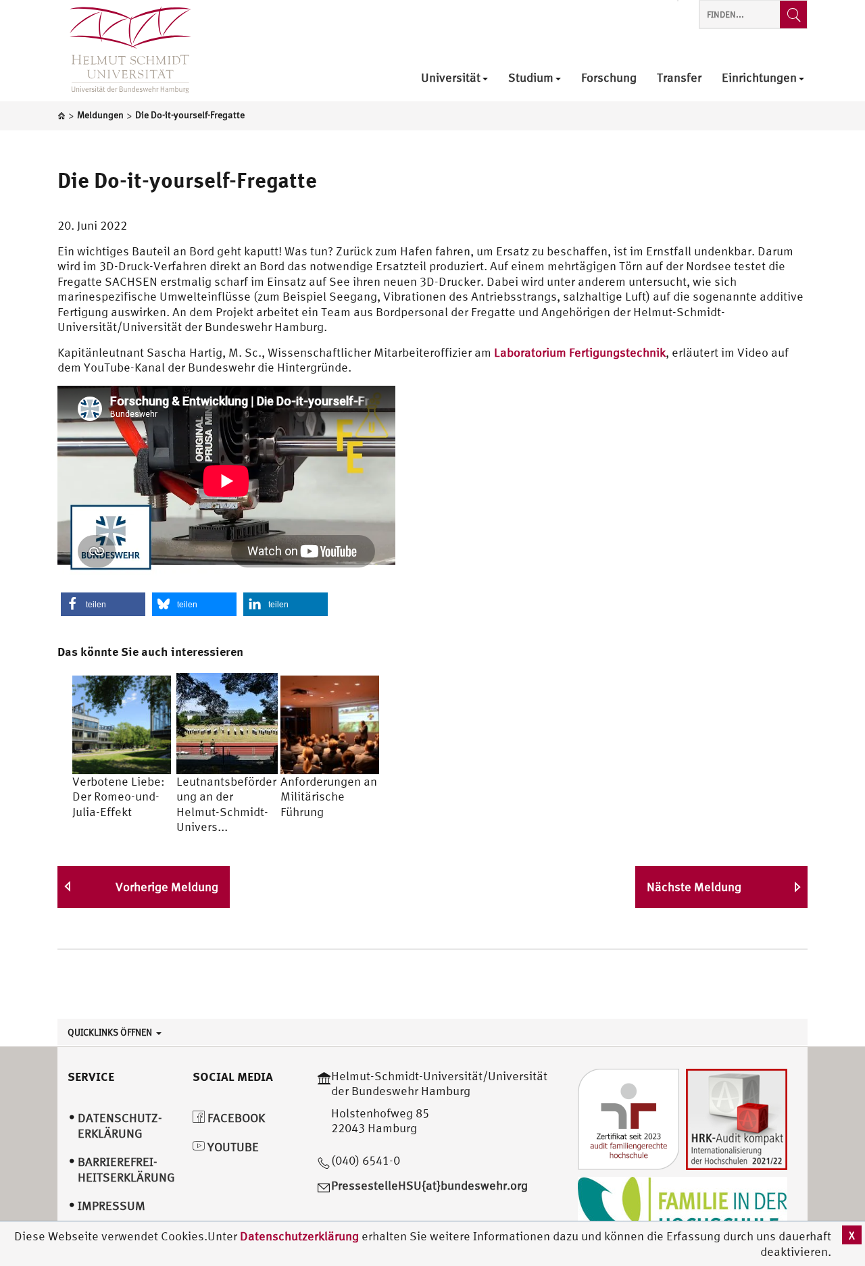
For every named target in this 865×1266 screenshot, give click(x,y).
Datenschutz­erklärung (120, 1125)
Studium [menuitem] (530, 78)
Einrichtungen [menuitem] (759, 78)
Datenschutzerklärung (299, 1236)
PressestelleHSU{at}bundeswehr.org (429, 1185)
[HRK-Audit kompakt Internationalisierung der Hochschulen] (736, 1118)
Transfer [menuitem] (679, 78)
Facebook (235, 1118)
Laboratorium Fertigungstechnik (580, 352)
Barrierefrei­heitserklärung (126, 1169)
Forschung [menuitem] (609, 78)
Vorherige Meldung (167, 887)
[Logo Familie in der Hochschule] (682, 1209)
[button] (103, 604)
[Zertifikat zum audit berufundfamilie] (628, 1118)
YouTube (232, 1147)
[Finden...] (793, 14)
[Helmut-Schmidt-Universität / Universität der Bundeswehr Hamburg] (124, 50)
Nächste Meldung (694, 887)
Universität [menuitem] (450, 78)
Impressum (111, 1205)
